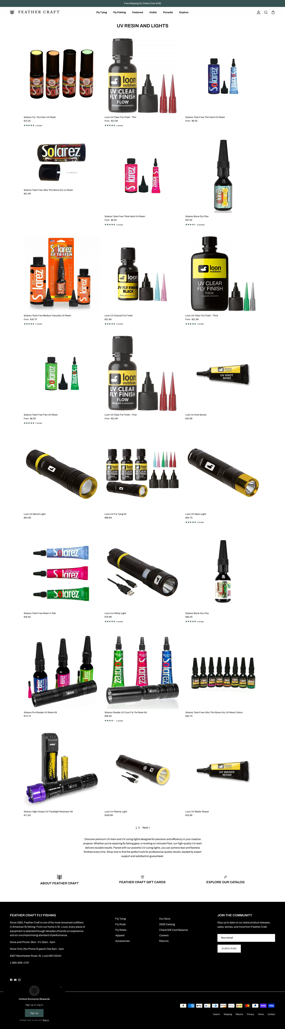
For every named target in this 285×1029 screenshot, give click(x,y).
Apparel (120, 935)
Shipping (228, 1014)
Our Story (164, 918)
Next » (146, 827)
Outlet (153, 12)
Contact (271, 1014)
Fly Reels (120, 930)
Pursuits (168, 12)
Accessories (122, 941)
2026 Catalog (167, 924)
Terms (261, 1014)
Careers (164, 935)
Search (216, 1014)
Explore (184, 12)
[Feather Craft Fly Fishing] (34, 12)
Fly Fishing (119, 12)
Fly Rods (120, 924)
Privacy (250, 1014)
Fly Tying (101, 12)
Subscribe (229, 948)
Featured (137, 12)
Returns (164, 941)
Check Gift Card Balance (173, 930)
